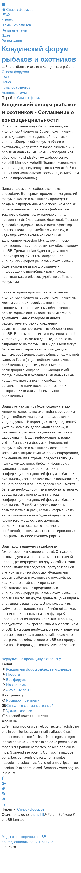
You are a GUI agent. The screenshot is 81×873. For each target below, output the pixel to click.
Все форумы (16, 679)
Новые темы (16, 684)
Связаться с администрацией (30, 705)
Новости (13, 674)
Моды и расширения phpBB (24, 836)
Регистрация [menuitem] (12, 40)
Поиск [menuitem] (6, 82)
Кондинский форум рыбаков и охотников (38, 669)
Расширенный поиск (22, 700)
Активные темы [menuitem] (14, 92)
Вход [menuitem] (6, 35)
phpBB (38, 814)
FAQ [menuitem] (5, 76)
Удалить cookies (19, 710)
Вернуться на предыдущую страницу (31, 658)
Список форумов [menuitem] (15, 71)
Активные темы (18, 689)
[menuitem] (17, 9)
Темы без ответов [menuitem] (16, 87)
